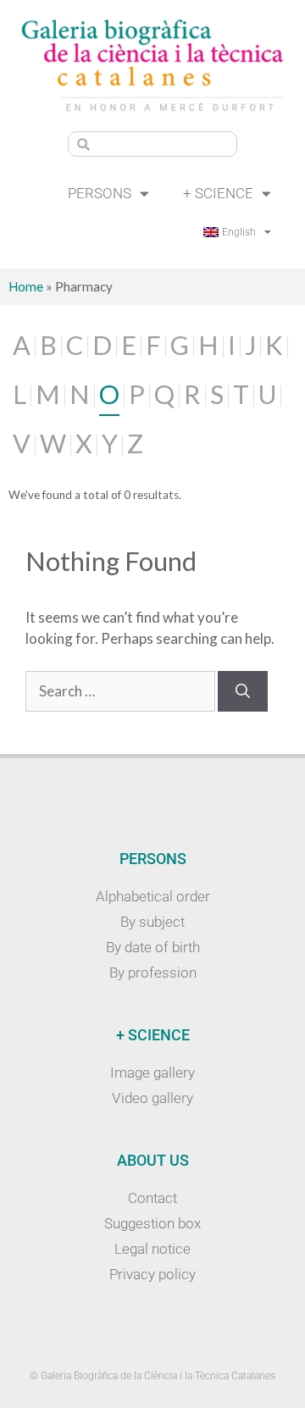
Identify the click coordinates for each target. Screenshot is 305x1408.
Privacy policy (152, 1274)
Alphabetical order (153, 896)
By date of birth (153, 947)
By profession (153, 972)
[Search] (243, 691)
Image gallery (152, 1072)
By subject (152, 921)
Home (25, 286)
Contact (152, 1197)
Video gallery (152, 1097)
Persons (99, 193)
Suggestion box (152, 1223)
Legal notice (152, 1248)
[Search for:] (121, 691)
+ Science (218, 193)
